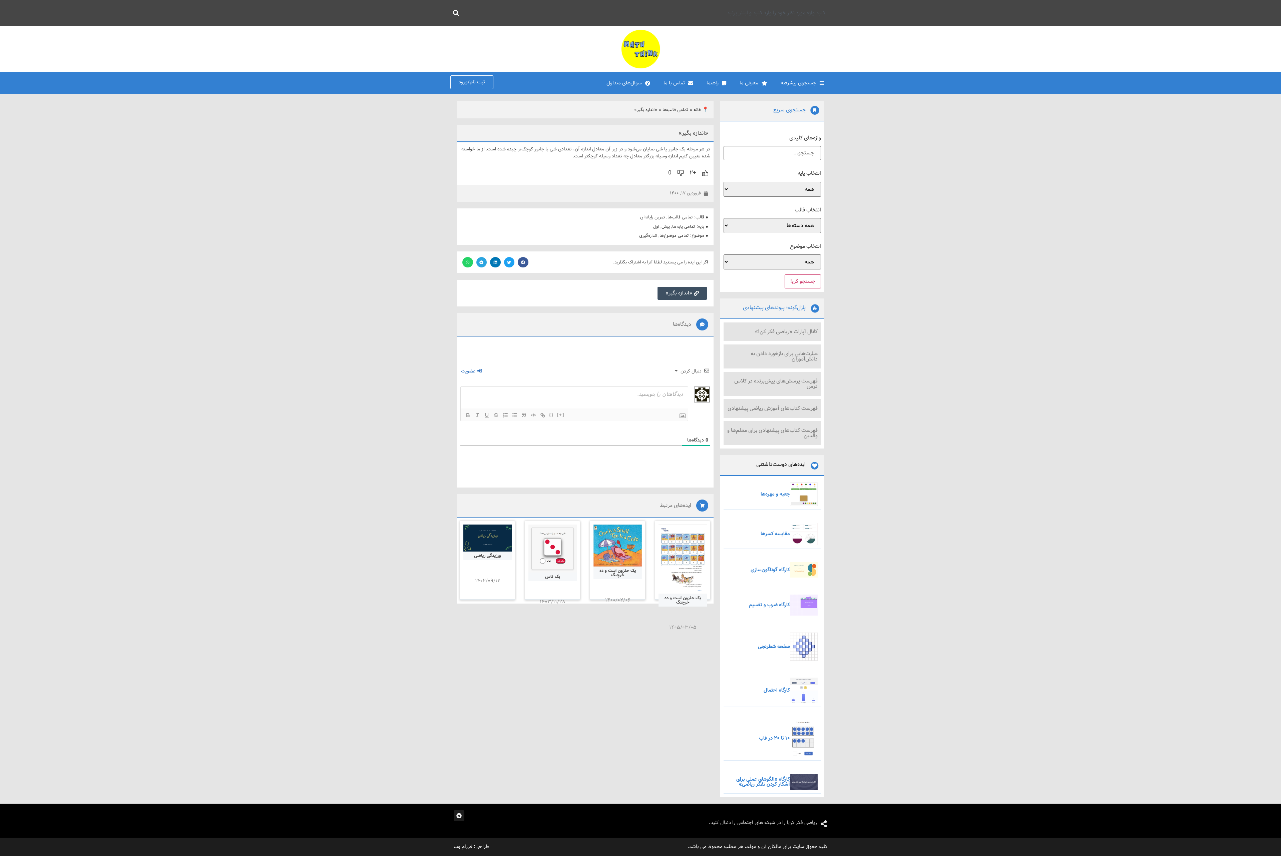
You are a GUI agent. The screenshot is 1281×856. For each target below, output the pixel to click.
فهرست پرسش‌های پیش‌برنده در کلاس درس (776, 383)
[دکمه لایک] (705, 173)
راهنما (713, 83)
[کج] (477, 415)
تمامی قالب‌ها (675, 109)
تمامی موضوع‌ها (674, 235)
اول (656, 226)
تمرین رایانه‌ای (652, 217)
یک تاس (552, 576)
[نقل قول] (524, 415)
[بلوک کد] (533, 415)
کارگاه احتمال (777, 690)
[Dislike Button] (681, 173)
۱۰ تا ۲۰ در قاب (774, 738)
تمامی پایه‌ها (683, 226)
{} (551, 414)
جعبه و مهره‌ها (775, 494)
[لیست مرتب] (505, 415)
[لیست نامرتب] (514, 415)
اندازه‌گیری (648, 235)
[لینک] (542, 415)
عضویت (469, 371)
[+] (560, 414)
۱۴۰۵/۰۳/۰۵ (683, 628)
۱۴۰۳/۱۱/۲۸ (552, 602)
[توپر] (468, 415)
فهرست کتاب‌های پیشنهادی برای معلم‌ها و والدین (772, 433)
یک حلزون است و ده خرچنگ (683, 600)
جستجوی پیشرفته (798, 83)
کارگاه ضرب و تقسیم (769, 605)
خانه (698, 109)
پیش (666, 226)
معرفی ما (749, 83)
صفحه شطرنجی (774, 647)
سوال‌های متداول (624, 83)
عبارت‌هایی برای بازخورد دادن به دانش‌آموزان (784, 356)
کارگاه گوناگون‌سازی (770, 570)
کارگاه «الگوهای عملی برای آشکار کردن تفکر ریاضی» (763, 781)
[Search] (454, 12)
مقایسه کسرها (775, 534)
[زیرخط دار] (486, 415)
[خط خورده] (496, 415)
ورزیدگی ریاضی (487, 555)
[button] (523, 262)
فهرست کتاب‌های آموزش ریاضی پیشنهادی (773, 408)
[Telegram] (459, 815)
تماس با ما (674, 83)
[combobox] (646, 12)
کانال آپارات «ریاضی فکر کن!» (786, 331)
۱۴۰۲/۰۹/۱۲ (487, 581)
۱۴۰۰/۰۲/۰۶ (617, 600)
